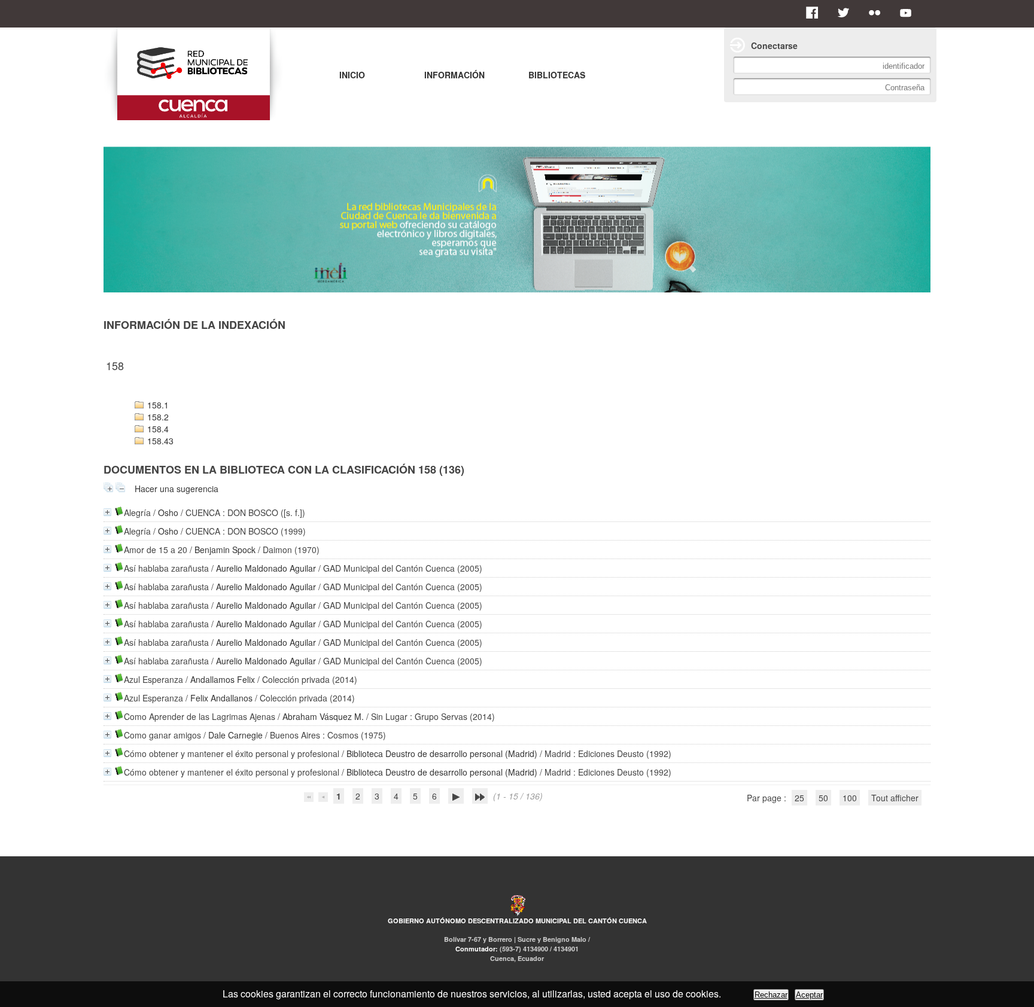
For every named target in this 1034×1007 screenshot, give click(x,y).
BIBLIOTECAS (556, 75)
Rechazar (771, 994)
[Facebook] (815, 13)
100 (850, 798)
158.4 (157, 429)
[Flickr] (877, 13)
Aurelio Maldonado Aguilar (266, 568)
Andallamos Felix (222, 679)
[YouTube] (909, 13)
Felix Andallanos (221, 698)
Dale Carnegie (235, 735)
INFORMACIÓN (454, 75)
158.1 (157, 405)
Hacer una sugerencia (176, 489)
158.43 (159, 441)
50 (823, 798)
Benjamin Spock (225, 550)
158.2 (157, 417)
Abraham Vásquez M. (323, 716)
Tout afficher (895, 798)
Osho (168, 512)
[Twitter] (846, 13)
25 (799, 798)
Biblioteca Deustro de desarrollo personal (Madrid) (441, 753)
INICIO (352, 75)
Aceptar (809, 994)
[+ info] (107, 512)
